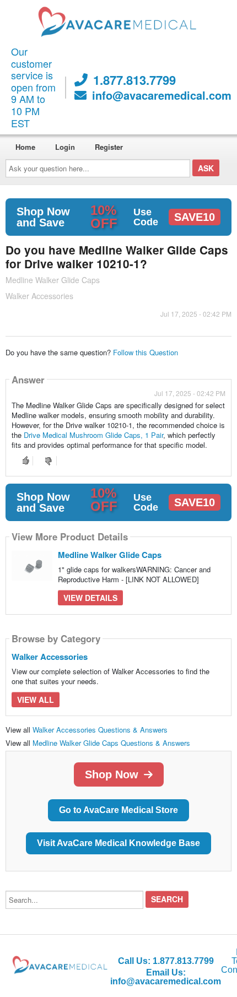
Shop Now (111, 774)
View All (35, 699)
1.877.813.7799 (134, 79)
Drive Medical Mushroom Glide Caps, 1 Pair (93, 435)
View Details (90, 597)
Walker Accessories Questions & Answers (100, 729)
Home (25, 147)
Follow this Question (145, 352)
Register (109, 147)
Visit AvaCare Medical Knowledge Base (118, 843)
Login (65, 147)
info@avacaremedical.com (161, 95)
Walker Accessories (50, 657)
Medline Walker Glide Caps (109, 555)
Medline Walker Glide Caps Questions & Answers (111, 743)
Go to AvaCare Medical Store (118, 810)
